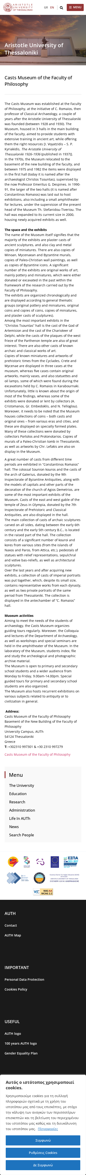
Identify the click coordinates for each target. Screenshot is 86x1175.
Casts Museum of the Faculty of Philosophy (37, 754)
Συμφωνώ (43, 1140)
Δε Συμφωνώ (43, 1165)
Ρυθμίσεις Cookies (43, 1152)
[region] (43, 1125)
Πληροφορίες (48, 1129)
